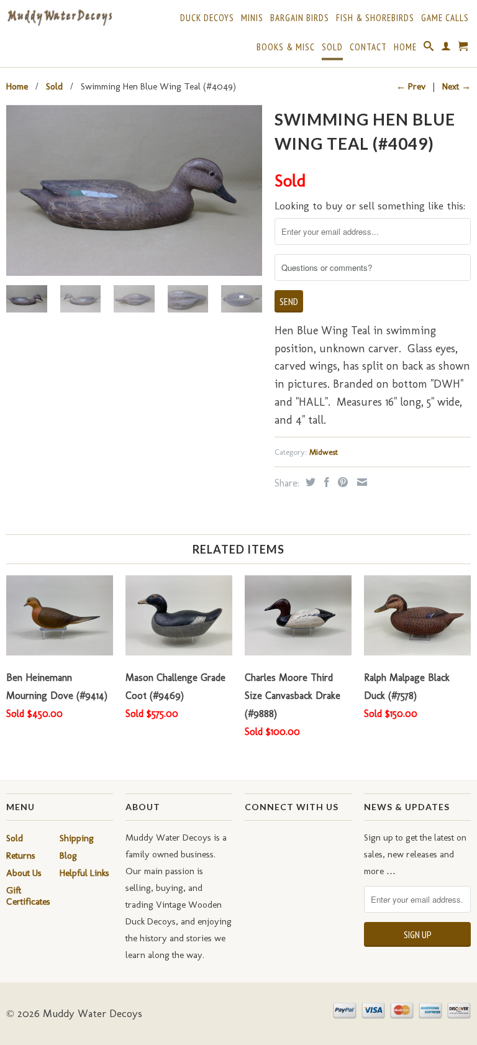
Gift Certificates (28, 896)
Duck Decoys (207, 18)
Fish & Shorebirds (375, 18)
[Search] (429, 48)
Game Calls (445, 18)
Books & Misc (286, 47)
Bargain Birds (299, 18)
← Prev (410, 86)
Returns (20, 855)
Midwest (323, 452)
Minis (252, 18)
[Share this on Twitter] (309, 482)
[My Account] (446, 48)
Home (405, 47)
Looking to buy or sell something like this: (370, 205)
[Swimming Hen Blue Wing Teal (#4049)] (134, 190)
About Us (24, 872)
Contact (368, 47)
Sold (332, 47)
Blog (68, 855)
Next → (456, 86)
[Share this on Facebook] (325, 482)
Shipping (77, 838)
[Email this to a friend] (360, 482)
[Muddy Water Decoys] (59, 18)
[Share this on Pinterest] (341, 482)
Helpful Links (84, 872)
